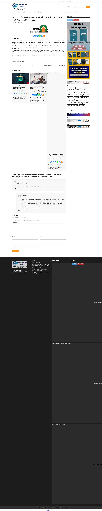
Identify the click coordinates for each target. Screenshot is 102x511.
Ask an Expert (62, 1)
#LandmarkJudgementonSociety (73, 89)
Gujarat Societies (86, 95)
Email (41, 236)
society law (76, 108)
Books (71, 12)
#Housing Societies (71, 87)
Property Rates (48, 12)
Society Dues (77, 107)
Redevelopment (70, 103)
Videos (60, 12)
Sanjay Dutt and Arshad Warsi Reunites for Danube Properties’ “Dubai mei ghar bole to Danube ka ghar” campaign (38, 88)
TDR (68, 110)
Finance (35, 12)
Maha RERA (80, 99)
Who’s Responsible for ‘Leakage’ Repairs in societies (41, 272)
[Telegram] (42, 36)
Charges (85, 92)
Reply (15, 188)
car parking (81, 92)
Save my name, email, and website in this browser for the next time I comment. (29, 246)
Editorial (87, 94)
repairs (80, 103)
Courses (76, 12)
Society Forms (70, 108)
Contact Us (66, 12)
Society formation (84, 107)
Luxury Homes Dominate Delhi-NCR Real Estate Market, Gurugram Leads (56, 156)
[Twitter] (36, 36)
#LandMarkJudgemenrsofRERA (81, 87)
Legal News (70, 99)
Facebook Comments (24, 217)
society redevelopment (83, 108)
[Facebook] (34, 36)
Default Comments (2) (16, 217)
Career (78, 1)
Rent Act (76, 103)
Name (13, 236)
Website (13, 241)
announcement (70, 92)
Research (69, 105)
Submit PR (74, 1)
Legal (40, 12)
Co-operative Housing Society (73, 94)
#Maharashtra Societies (72, 91)
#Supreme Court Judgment (82, 91)
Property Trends (77, 102)
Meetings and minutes (72, 100)
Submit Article (68, 1)
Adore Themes (64, 507)
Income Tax (81, 97)
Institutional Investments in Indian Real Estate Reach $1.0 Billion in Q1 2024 (20, 87)
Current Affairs (20, 12)
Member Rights (79, 100)
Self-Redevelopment (76, 105)
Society (82, 105)
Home (14, 12)
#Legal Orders (83, 89)
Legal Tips (75, 99)
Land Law (86, 97)
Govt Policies (76, 95)
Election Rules (70, 95)
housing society (75, 97)
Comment (14, 222)
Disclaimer (88, 1)
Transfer (72, 110)
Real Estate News (23, 61)
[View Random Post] (89, 12)
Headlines (18, 61)
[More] (44, 36)
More (55, 12)
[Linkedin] (38, 36)
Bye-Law (76, 92)
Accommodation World (16, 90)
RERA (84, 103)
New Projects (86, 100)
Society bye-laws (71, 107)
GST (80, 95)
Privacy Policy (82, 1)
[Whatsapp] (40, 36)
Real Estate (27, 12)
